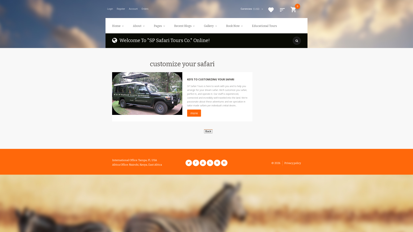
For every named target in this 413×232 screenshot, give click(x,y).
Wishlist (271, 9)
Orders (144, 9)
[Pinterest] (217, 163)
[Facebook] (196, 163)
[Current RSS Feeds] (210, 163)
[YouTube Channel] (203, 163)
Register (121, 9)
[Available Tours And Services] (208, 131)
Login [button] (110, 9)
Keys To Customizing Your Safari (210, 79)
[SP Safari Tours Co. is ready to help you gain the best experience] (147, 93)
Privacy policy (292, 163)
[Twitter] (189, 163)
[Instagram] (224, 163)
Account (133, 9)
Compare (282, 9)
